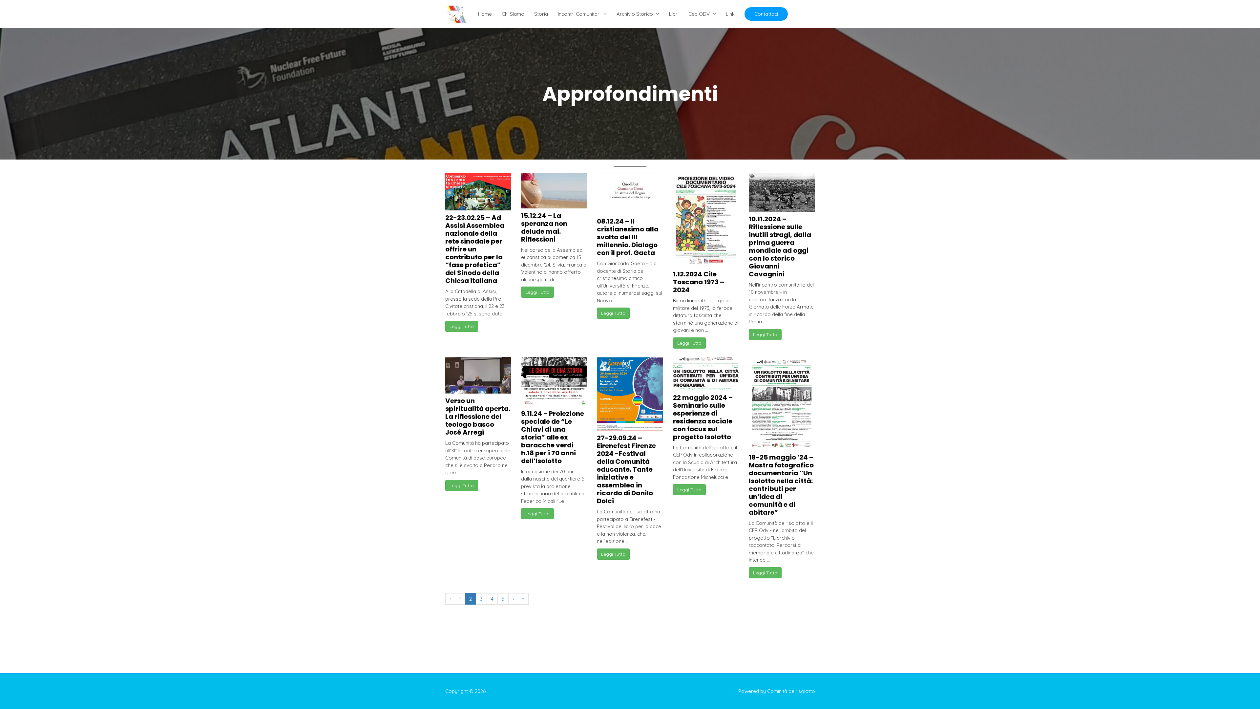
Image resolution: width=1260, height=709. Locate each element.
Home (485, 14)
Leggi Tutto (462, 326)
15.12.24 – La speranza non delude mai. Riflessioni (544, 227)
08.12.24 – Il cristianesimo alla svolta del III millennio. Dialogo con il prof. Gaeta (628, 237)
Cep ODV (699, 14)
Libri (674, 14)
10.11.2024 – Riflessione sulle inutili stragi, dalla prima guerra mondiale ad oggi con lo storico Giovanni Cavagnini (780, 246)
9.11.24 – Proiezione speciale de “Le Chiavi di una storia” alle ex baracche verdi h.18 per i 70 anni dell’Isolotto (552, 437)
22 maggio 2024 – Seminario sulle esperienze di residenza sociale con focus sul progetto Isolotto (703, 417)
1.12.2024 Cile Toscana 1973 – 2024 (698, 281)
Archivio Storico (635, 14)
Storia (541, 14)
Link (730, 14)
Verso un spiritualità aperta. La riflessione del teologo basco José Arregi (477, 416)
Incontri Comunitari (579, 14)
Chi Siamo (513, 14)
